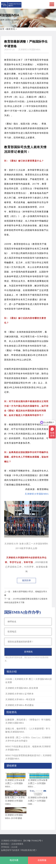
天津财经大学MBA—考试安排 (20, 699)
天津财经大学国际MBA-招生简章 (21, 688)
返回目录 (26, 580)
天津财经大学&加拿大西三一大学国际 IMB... (38, 800)
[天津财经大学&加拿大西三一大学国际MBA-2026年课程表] (15, 775)
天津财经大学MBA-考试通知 (19, 705)
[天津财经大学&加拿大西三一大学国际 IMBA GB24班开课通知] (38, 793)
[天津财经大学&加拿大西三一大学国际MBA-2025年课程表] (38, 775)
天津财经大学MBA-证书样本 (19, 694)
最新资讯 (10, 29)
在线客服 (42, 860)
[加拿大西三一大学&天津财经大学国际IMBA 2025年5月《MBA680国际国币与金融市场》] (15, 793)
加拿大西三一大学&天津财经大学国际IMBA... (15, 800)
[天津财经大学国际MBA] (11, 7)
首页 (2, 29)
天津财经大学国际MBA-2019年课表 (14, 816)
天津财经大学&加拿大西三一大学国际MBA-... (15, 783)
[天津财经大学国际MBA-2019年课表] (15, 810)
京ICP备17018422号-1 (33, 840)
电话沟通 (14, 860)
